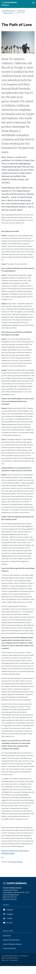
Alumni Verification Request (12, 944)
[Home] (9, 5)
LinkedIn (9, 918)
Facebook (9, 910)
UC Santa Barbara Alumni (8, 10)
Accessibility (13, 960)
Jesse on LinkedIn (17, 862)
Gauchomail (7, 936)
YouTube (9, 923)
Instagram (9, 914)
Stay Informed (21, 10)
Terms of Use (5, 960)
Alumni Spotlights (8, 13)
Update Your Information (11, 940)
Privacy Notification (9, 948)
